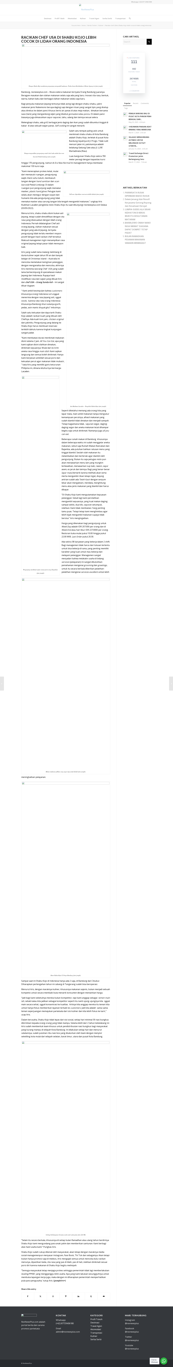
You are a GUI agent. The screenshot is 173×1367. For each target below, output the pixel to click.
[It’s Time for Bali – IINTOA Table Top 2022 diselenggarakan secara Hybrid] (2, 684)
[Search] (129, 18)
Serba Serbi (95, 1339)
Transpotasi (96, 1332)
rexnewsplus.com (39, 92)
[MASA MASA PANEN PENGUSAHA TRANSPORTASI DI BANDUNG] (171, 684)
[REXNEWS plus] (86, 9)
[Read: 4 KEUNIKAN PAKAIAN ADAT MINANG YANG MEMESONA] (125, 127)
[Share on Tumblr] (91, 1296)
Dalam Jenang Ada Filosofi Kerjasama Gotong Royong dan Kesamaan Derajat (138, 202)
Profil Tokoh (96, 1319)
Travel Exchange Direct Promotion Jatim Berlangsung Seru (138, 156)
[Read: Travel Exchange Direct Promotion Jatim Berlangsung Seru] (125, 154)
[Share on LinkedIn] (78, 1296)
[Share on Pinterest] (66, 1296)
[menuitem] (47, 18)
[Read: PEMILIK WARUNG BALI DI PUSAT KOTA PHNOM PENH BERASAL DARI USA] (125, 114)
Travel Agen (96, 1326)
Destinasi (94, 1322)
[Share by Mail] (104, 1296)
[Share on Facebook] (27, 1296)
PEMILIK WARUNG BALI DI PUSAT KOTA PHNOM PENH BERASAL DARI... (140, 116)
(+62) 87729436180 (65, 1323)
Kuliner (93, 1336)
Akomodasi (95, 1329)
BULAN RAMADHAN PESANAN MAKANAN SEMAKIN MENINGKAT (135, 239)
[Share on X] (40, 1296)
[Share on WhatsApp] (53, 1296)
